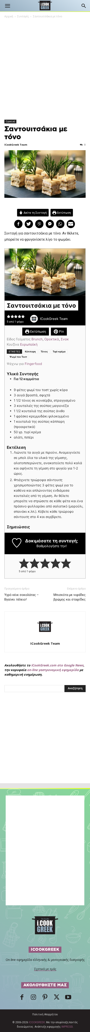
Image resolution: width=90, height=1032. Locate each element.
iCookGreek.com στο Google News (57, 665)
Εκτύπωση (63, 212)
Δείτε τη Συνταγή (35, 212)
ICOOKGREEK (37, 1022)
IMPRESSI (67, 1026)
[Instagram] (33, 998)
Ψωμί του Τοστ (18, 356)
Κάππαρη (30, 351)
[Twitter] (56, 998)
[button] (7, 6)
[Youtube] (68, 998)
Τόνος (44, 351)
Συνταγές (23, 16)
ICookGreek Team (15, 144)
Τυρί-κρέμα (59, 351)
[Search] (84, 6)
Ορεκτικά (10, 121)
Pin (61, 331)
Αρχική (8, 16)
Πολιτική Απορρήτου (45, 1014)
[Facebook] (21, 998)
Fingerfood (33, 364)
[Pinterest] (45, 998)
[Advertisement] (45, 747)
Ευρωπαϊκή (29, 344)
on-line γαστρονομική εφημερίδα (53, 670)
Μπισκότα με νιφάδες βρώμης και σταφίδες (70, 597)
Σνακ (65, 339)
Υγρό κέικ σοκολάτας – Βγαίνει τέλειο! (21, 597)
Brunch (37, 339)
